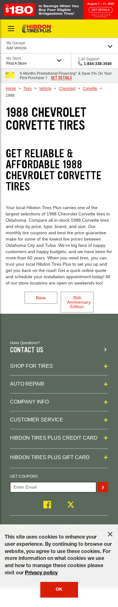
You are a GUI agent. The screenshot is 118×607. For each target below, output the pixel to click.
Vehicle (45, 88)
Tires (27, 88)
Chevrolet (67, 88)
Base (41, 297)
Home (11, 88)
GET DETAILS (61, 78)
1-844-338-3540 (98, 64)
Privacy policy (41, 573)
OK (59, 590)
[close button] (110, 534)
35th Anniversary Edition (79, 302)
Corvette (90, 88)
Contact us (26, 350)
